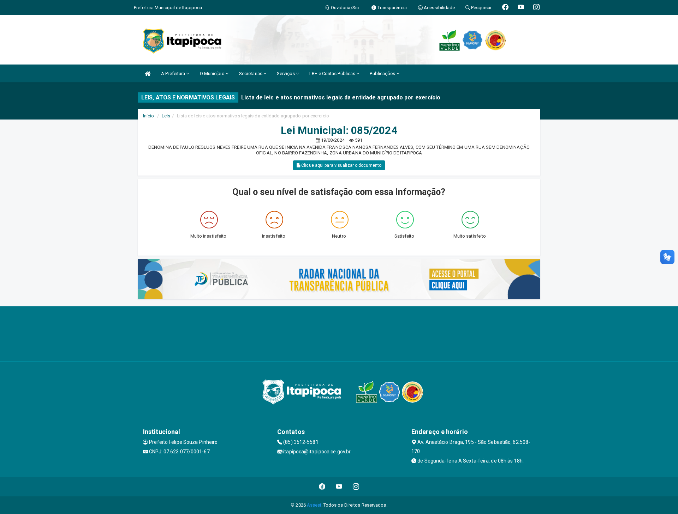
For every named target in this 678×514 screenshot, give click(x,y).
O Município (213, 73)
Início (148, 115)
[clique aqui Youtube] (339, 487)
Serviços (286, 73)
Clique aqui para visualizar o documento (340, 165)
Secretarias (251, 73)
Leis (166, 115)
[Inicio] (147, 73)
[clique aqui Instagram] (356, 487)
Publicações (383, 73)
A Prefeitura (173, 73)
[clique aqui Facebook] (322, 487)
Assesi (314, 505)
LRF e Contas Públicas (332, 73)
